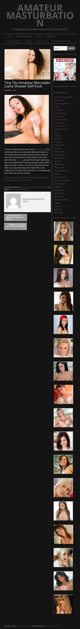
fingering (57, 135)
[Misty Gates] (63, 405)
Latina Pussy (59, 154)
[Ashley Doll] (63, 545)
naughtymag (25, 189)
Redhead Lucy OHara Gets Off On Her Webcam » (15, 226)
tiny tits (19, 160)
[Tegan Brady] (63, 428)
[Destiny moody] (63, 475)
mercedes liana (16, 189)
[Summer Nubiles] (63, 452)
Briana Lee (58, 116)
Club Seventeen (60, 126)
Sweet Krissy (59, 190)
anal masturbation (61, 103)
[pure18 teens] (63, 288)
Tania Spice (58, 196)
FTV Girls (57, 138)
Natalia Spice (59, 167)
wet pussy (44, 187)
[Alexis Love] (63, 521)
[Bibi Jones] (63, 568)
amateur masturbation (27, 187)
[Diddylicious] (63, 615)
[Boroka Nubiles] (63, 498)
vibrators (50, 36)
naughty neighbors (62, 170)
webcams (29, 41)
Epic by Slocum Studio (52, 626)
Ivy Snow (57, 148)
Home (8, 36)
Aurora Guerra (60, 113)
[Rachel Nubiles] (63, 358)
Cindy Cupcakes (60, 119)
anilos (56, 106)
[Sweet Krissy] (63, 382)
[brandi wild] (63, 265)
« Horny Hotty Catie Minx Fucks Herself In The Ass (14, 217)
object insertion (60, 177)
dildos (39, 36)
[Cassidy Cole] (63, 242)
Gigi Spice (58, 142)
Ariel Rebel (58, 110)
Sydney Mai (59, 193)
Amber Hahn (59, 100)
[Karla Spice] (63, 591)
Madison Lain (59, 158)
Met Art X (58, 161)
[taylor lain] (63, 335)
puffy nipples (59, 183)
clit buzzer (58, 122)
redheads (58, 186)
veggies (57, 203)
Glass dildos (42, 41)
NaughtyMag (40, 149)
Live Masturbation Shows (61, 41)
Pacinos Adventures (62, 180)
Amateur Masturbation (40, 15)
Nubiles (57, 174)
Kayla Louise (59, 151)
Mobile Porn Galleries (24, 36)
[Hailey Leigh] (63, 312)
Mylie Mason (59, 164)
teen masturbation (13, 41)
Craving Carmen (60, 129)
